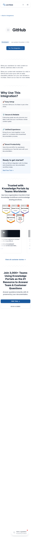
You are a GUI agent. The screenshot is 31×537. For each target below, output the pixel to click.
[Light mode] (23, 4)
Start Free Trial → (8, 170)
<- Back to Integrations (7, 15)
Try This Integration (14, 48)
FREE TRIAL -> (15, 301)
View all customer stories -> (15, 259)
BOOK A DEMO (15, 306)
